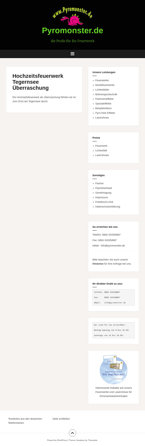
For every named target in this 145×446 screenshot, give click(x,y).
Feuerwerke (102, 80)
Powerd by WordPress (57, 440)
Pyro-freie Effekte (105, 113)
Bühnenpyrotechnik (106, 94)
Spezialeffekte (103, 103)
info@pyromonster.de (113, 245)
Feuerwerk (101, 145)
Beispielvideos (103, 108)
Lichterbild (101, 150)
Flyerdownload (103, 188)
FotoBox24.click (104, 202)
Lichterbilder (102, 89)
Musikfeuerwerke (105, 85)
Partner (99, 183)
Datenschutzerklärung (107, 206)
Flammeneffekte (104, 99)
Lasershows (102, 117)
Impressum (101, 197)
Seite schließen (61, 418)
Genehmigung (103, 192)
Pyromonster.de (72, 30)
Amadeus (80, 440)
